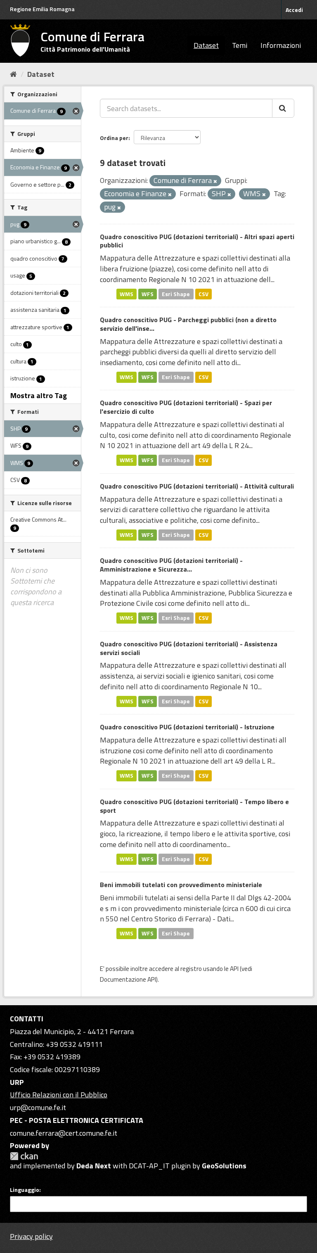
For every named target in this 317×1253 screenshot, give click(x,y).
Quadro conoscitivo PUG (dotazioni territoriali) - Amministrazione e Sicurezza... (171, 564)
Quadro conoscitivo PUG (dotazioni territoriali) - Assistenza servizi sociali (188, 648)
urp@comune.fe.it (38, 1107)
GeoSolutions (224, 1165)
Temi (239, 45)
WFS (148, 294)
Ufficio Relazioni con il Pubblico (58, 1094)
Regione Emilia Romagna (42, 9)
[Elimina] (215, 181)
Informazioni (280, 45)
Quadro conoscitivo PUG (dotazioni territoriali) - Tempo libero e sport (194, 806)
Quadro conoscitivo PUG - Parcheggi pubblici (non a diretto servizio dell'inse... (188, 324)
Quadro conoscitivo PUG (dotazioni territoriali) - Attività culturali (197, 486)
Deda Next (93, 1165)
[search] (283, 108)
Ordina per (114, 137)
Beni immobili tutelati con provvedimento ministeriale (181, 885)
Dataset (206, 45)
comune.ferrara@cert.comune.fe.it (63, 1133)
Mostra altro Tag (38, 395)
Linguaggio (24, 1190)
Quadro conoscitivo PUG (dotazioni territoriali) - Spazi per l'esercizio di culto (186, 407)
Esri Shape (176, 294)
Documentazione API (128, 979)
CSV (203, 294)
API (234, 968)
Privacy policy (31, 1236)
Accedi (294, 9)
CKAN (24, 1156)
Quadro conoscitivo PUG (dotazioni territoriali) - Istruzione (187, 727)
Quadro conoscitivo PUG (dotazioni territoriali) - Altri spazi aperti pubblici (197, 241)
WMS (126, 294)
